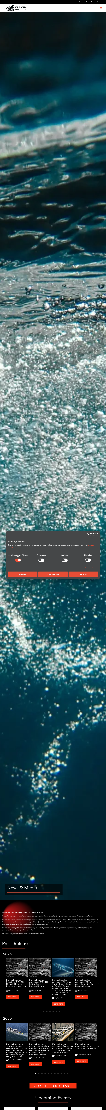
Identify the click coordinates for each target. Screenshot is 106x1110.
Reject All (22, 574)
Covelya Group (96, 2)
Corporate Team (84, 2)
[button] (101, 8)
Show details (89, 568)
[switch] (41, 560)
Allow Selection (53, 574)
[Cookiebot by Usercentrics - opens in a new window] (89, 534)
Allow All (83, 574)
